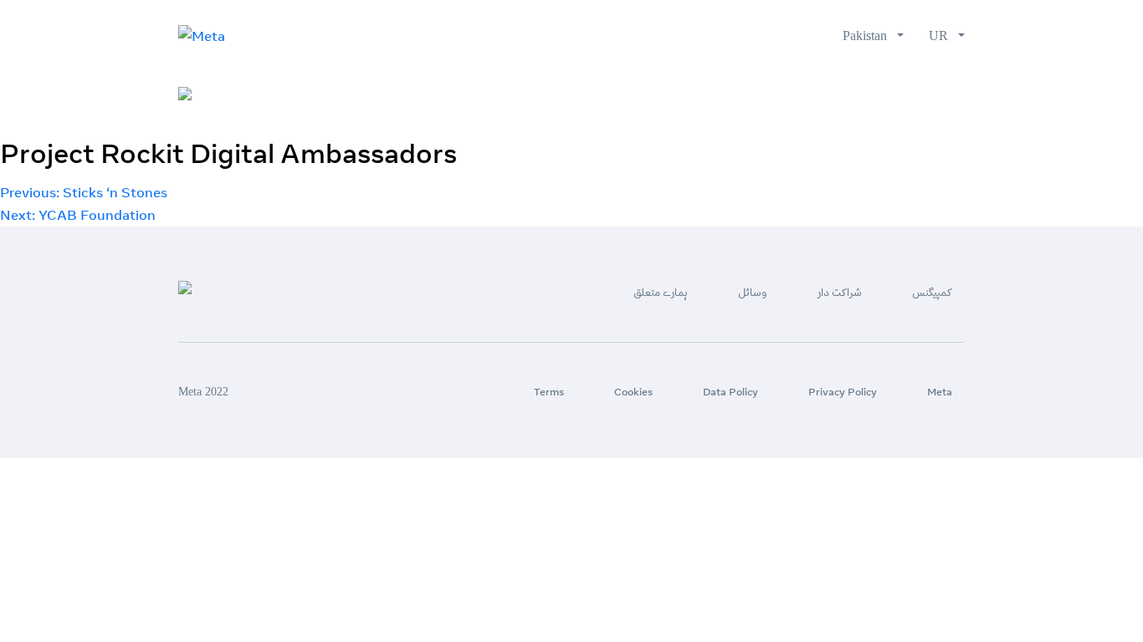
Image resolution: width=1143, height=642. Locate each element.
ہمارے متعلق (699, 95)
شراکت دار (854, 95)
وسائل (780, 95)
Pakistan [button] (868, 35)
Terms (549, 391)
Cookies (633, 391)
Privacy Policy (842, 391)
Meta (939, 391)
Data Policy (730, 391)
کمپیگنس (937, 95)
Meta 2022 (203, 391)
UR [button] (942, 35)
